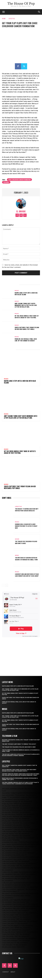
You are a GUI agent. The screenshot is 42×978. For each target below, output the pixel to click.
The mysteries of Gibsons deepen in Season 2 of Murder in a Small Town (26, 559)
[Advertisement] (21, 654)
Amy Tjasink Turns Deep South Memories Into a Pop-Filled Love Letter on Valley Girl (26, 305)
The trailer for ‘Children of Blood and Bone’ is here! (26, 542)
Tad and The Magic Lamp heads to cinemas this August (19, 744)
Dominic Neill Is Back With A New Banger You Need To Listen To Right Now (26, 526)
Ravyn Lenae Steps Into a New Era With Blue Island (26, 294)
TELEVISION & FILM (9, 735)
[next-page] (6, 585)
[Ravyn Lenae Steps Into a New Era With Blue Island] (7, 292)
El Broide (21, 211)
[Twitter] (24, 66)
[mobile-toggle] (3, 12)
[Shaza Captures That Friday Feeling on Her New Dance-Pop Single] (7, 327)
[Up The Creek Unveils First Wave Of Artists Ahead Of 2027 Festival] (7, 315)
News (17, 555)
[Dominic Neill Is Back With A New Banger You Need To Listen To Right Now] (7, 525)
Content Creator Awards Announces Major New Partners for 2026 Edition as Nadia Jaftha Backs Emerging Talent (20, 774)
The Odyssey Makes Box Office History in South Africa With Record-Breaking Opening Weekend (20, 755)
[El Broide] (21, 203)
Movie (17, 539)
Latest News (7, 682)
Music (17, 290)
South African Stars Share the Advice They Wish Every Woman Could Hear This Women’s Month (19, 770)
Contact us (7, 953)
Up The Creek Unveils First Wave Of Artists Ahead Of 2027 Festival (27, 317)
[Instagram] (21, 215)
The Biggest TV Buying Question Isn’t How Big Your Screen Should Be (26, 510)
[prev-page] (3, 585)
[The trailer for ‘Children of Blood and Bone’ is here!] (7, 541)
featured (6, 182)
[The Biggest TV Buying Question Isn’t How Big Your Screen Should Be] (7, 508)
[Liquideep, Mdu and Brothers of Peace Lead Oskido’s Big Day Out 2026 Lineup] (7, 574)
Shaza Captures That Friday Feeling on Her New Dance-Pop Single (27, 328)
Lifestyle (12, 18)
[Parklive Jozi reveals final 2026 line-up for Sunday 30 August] (7, 338)
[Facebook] (18, 66)
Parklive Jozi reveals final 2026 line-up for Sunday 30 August (26, 340)
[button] (39, 12)
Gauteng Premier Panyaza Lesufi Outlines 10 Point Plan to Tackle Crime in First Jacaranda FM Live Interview (20, 783)
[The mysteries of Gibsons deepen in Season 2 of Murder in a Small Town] (7, 557)
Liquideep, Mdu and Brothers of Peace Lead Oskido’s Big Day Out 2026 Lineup (27, 575)
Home (4, 18)
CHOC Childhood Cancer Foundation (19, 180)
